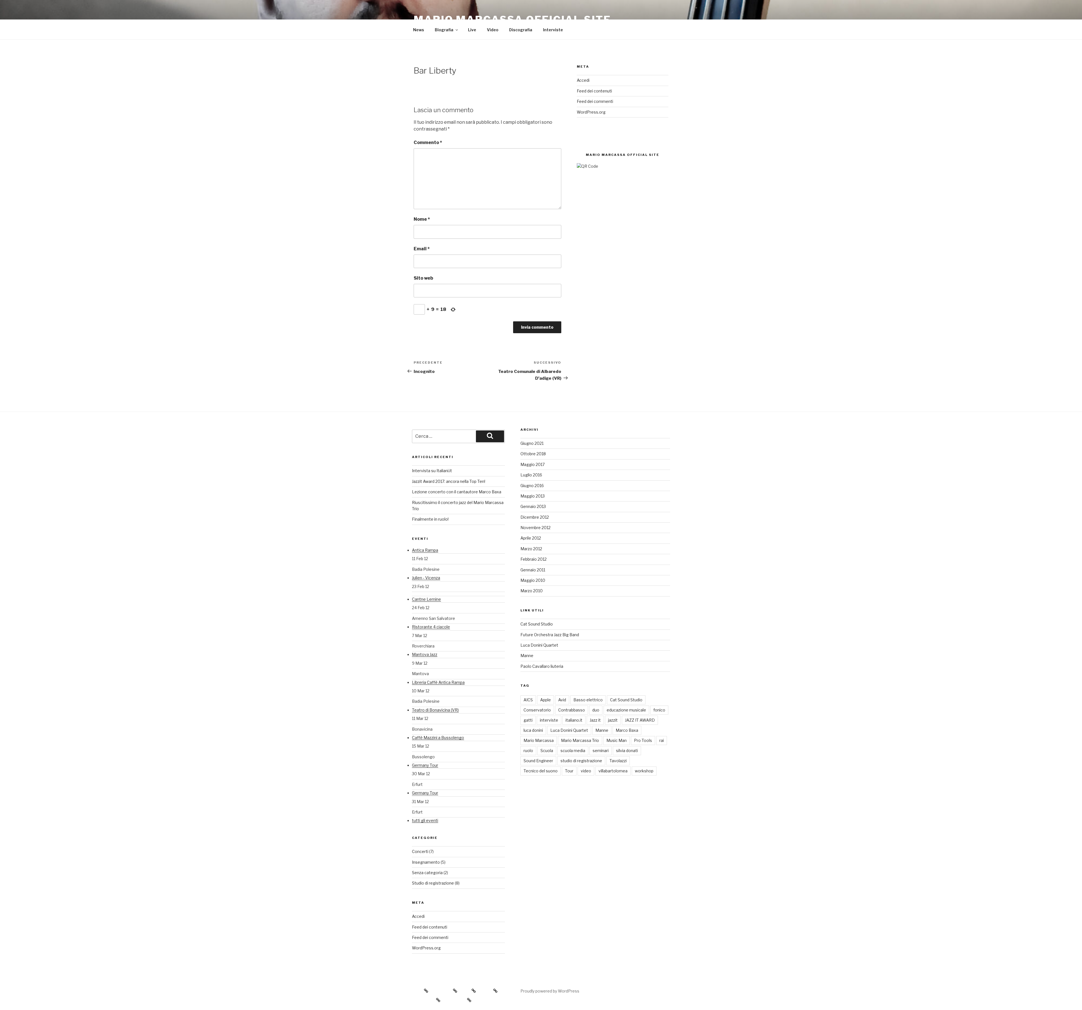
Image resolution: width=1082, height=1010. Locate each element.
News (418, 29)
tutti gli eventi (425, 820)
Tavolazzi (618, 760)
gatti (528, 720)
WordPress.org (591, 112)
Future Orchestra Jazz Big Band (549, 634)
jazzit (613, 720)
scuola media (572, 750)
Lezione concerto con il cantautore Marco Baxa (456, 491)
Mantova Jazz (424, 654)
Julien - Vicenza (426, 577)
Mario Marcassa (539, 740)
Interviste (553, 29)
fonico (659, 710)
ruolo (528, 750)
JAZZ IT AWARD (640, 720)
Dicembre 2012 (534, 517)
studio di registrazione (581, 760)
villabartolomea (613, 770)
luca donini (533, 730)
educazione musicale (626, 710)
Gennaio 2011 (532, 569)
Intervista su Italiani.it (432, 470)
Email (422, 248)
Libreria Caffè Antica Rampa (438, 682)
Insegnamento (426, 862)
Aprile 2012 (530, 538)
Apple (545, 699)
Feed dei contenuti (594, 91)
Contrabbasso (571, 710)
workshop (644, 770)
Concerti (420, 851)
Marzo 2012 (531, 548)
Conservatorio (537, 710)
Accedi (583, 80)
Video (492, 29)
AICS (528, 699)
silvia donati (627, 750)
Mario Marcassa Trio (580, 740)
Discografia (520, 29)
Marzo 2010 (531, 590)
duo (595, 710)
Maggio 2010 (532, 580)
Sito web (423, 278)
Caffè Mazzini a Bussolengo (438, 737)
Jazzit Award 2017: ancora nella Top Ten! (448, 481)
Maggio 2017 (532, 464)
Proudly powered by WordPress (549, 991)
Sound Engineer (538, 760)
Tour (569, 770)
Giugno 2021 (532, 443)
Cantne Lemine (426, 599)
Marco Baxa (627, 730)
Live (472, 29)
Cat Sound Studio (536, 624)
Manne (526, 655)
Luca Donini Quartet (539, 645)
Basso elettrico (588, 699)
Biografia (444, 29)
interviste (549, 720)
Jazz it (595, 720)
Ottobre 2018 (533, 453)
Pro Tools (643, 740)
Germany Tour (425, 765)
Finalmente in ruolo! (430, 519)
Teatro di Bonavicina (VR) (435, 710)
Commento (428, 142)
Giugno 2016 (532, 485)
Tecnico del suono (541, 770)
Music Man (616, 740)
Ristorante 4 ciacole (431, 626)
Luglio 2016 (531, 474)
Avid (562, 699)
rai (661, 740)
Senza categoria (427, 872)
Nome (422, 219)
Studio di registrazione (433, 883)
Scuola (546, 750)
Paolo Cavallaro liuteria (541, 666)
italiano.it (574, 720)
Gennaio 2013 (533, 506)
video (586, 770)
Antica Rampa (425, 550)
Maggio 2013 (532, 496)
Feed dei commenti (595, 101)
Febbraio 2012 (533, 559)
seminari (601, 750)
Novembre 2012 (535, 527)
